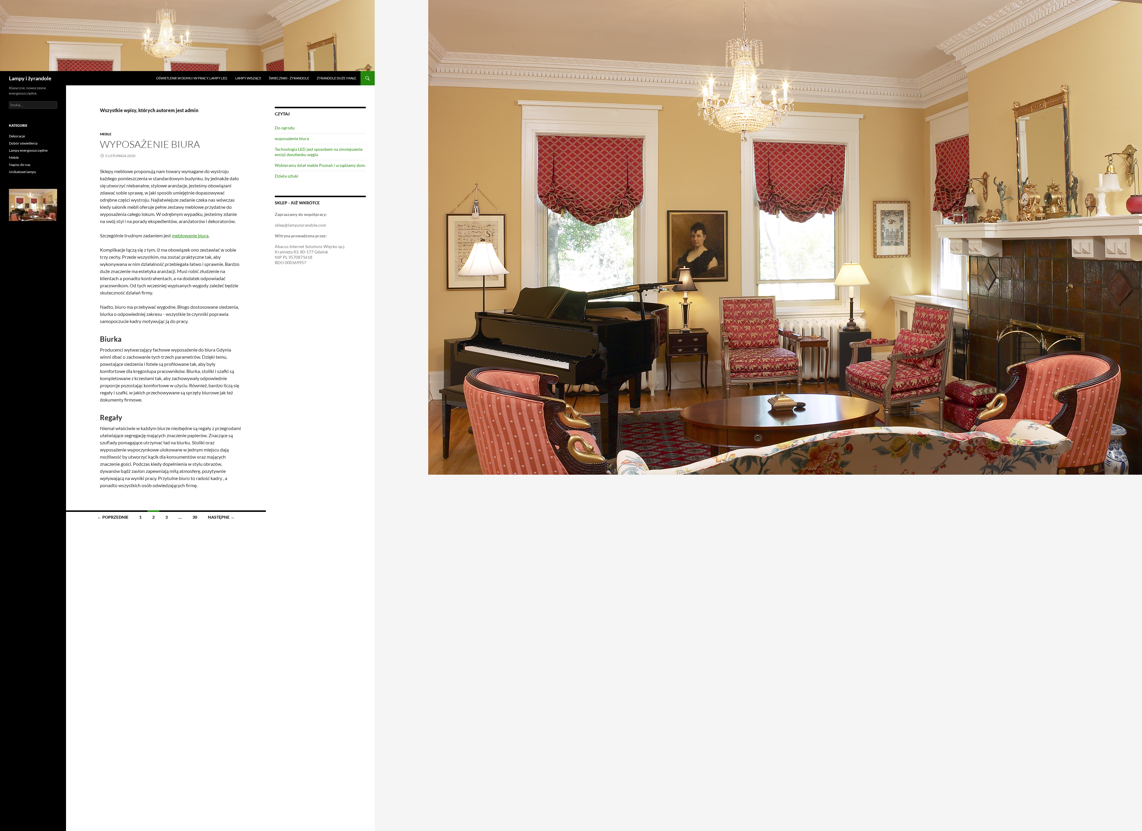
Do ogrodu (285, 127)
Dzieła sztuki (286, 175)
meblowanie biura (190, 235)
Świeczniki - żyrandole (289, 78)
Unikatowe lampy (22, 172)
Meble (106, 134)
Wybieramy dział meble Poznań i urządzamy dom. (320, 165)
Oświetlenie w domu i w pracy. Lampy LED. (192, 78)
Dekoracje (17, 136)
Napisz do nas (19, 164)
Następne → (221, 517)
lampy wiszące (248, 78)
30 (194, 517)
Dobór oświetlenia (23, 143)
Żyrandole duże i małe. (337, 78)
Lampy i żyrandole (30, 78)
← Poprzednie (112, 517)
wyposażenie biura (150, 144)
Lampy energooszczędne (28, 150)
